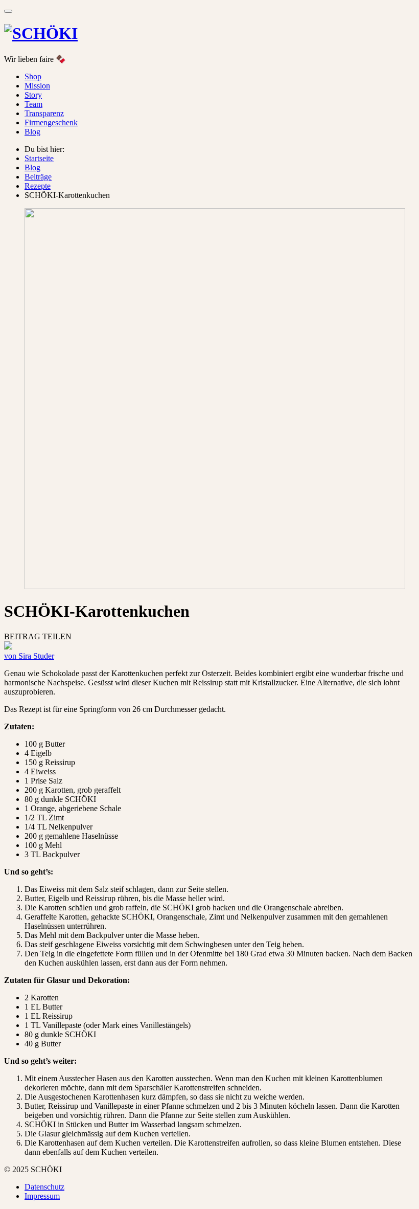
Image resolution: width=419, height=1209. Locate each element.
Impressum (42, 1196)
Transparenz (44, 113)
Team (33, 104)
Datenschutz (44, 1186)
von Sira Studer (29, 656)
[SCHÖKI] (41, 33)
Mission (37, 85)
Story (33, 95)
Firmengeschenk (51, 122)
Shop (33, 76)
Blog (32, 131)
